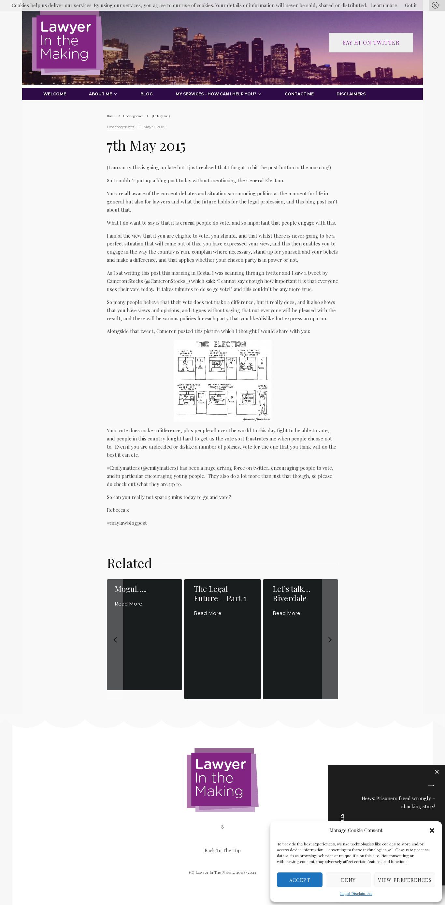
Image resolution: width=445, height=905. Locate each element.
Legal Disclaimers (356, 893)
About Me (100, 93)
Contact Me (299, 93)
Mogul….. (131, 588)
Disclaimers (351, 93)
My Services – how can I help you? (216, 93)
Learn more (384, 5)
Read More (128, 604)
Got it (411, 5)
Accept (299, 880)
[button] (432, 830)
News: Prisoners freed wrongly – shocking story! (398, 802)
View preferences (405, 880)
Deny (348, 880)
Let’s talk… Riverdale (291, 593)
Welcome (54, 93)
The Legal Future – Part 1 (220, 593)
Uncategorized (120, 126)
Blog (146, 93)
